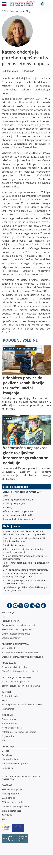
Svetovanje (16, 11)
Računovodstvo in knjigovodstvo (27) (20, 511)
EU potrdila (7, 767)
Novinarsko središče (12, 727)
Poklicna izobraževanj (14, 644)
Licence (5, 750)
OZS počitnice (8, 797)
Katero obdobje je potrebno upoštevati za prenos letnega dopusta (23, 550)
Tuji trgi (6, 691)
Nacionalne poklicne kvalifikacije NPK (20, 652)
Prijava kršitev (8, 736)
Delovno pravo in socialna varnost (18, 625)
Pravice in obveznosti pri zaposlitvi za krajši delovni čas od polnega (24, 540)
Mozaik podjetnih (10, 793)
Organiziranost (9, 719)
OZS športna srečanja (12, 802)
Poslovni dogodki (10, 696)
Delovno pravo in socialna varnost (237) (22, 491)
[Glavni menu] (4, 4)
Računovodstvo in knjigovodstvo (17, 629)
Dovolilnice (7, 755)
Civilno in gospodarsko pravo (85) (19, 499)
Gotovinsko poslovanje (14, 545)
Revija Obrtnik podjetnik (14, 789)
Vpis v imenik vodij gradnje (15, 763)
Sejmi (4, 700)
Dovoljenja (8, 746)
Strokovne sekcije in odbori (15, 667)
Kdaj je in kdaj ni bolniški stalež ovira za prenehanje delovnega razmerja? (22, 575)
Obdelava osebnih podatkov (15, 806)
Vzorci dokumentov (11, 637)
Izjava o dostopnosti (11, 810)
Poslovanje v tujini (11, 620)
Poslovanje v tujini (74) (14, 503)
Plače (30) (7, 507)
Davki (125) (8, 495)
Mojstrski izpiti (9, 648)
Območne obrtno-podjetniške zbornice (21, 671)
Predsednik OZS (9, 723)
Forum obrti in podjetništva (15, 681)
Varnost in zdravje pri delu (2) (17, 515)
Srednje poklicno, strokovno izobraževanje (22, 656)
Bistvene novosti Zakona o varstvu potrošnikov (25, 569)
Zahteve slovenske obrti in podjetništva (21, 685)
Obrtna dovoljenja (11, 759)
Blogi (28, 11)
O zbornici (8, 715)
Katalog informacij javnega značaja (19, 731)
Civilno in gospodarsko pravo (16, 633)
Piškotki (8, 814)
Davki (4, 616)
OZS (4, 11)
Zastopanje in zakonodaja (16, 677)
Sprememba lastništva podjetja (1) (19, 519)
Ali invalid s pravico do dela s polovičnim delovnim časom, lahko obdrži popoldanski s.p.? (26, 533)
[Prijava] (42, 4)
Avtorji (5, 819)
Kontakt (5, 740)
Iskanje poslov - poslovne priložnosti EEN (22, 704)
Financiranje (8, 708)
